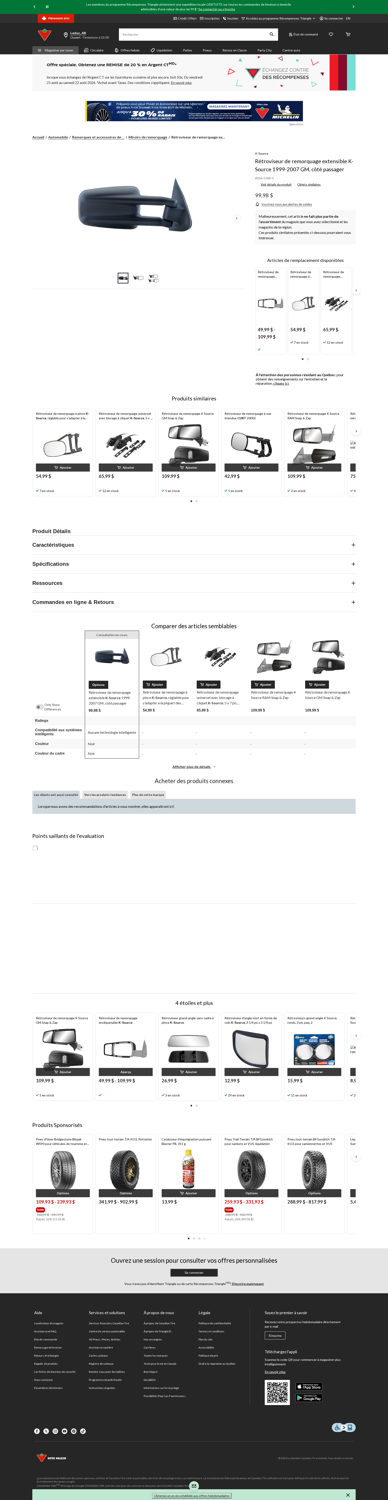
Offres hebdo (130, 50)
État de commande (45, 1339)
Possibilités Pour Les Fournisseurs (164, 1396)
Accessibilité (206, 1347)
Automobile (58, 137)
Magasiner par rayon (59, 50)
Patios (187, 50)
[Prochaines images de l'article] (237, 219)
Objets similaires (309, 184)
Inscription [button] (212, 18)
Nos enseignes (153, 1339)
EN (348, 18)
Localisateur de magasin (48, 1323)
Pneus (207, 50)
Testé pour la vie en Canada (160, 1363)
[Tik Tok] (83, 1431)
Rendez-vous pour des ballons (107, 1371)
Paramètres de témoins (48, 1388)
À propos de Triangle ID (157, 1331)
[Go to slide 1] (123, 278)
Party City (265, 50)
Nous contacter (43, 1379)
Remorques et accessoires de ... (98, 137)
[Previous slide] (34, 7)
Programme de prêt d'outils (105, 1379)
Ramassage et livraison (48, 1347)
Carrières (149, 1347)
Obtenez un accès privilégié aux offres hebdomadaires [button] (192, 1496)
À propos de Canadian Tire (159, 1323)
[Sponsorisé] (194, 111)
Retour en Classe (235, 50)
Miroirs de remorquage (147, 137)
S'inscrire (275, 1335)
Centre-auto (291, 50)
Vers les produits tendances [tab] (105, 795)
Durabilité (149, 1379)
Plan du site (205, 1339)
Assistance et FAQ (45, 1331)
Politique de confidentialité (214, 1323)
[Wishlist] (331, 34)
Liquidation (164, 50)
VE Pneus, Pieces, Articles (104, 1339)
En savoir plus (275, 1372)
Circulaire (97, 50)
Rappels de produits (46, 1363)
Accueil (38, 137)
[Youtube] (64, 1431)
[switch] (42, 707)
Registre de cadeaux (101, 1363)
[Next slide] (353, 7)
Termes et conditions (211, 1331)
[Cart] (348, 34)
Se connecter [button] (333, 18)
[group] (62, 1208)
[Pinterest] (74, 1431)
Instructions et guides (102, 1388)
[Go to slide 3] (153, 278)
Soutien (232, 18)
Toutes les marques (156, 1355)
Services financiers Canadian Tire (109, 1323)
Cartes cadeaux (98, 1355)
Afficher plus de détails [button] (191, 766)
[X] (46, 1431)
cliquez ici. (281, 383)
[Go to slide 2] (138, 278)
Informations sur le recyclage (161, 1388)
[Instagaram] (55, 1431)
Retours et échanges (46, 1355)
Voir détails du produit (276, 184)
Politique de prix (208, 1355)
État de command (305, 34)
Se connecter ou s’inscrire (217, 9)
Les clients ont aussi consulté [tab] (56, 795)
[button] (271, 34)
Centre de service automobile (107, 1331)
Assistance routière (101, 1347)
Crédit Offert (187, 18)
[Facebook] (37, 1431)
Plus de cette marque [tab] (148, 795)
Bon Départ (150, 1371)
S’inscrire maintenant (247, 1284)
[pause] (47, 7)
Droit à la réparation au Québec (217, 1363)
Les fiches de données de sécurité (54, 1371)
